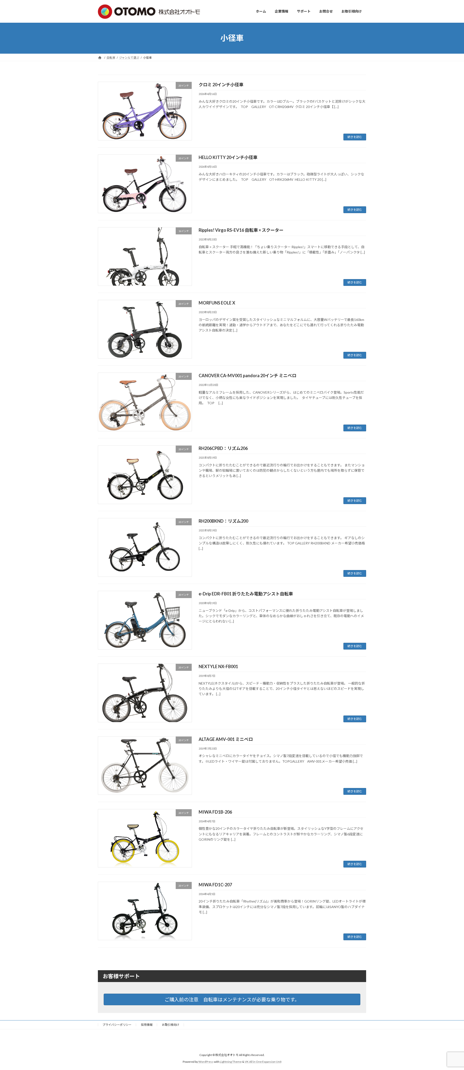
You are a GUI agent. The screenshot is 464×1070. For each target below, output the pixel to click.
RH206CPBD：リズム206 (223, 448)
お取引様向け (170, 1025)
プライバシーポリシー (116, 1025)
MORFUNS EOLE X (217, 302)
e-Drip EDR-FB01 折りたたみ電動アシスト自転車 (246, 593)
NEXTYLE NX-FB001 (218, 666)
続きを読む (355, 137)
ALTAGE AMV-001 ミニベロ (226, 739)
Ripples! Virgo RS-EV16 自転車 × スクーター (241, 230)
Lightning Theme (231, 1061)
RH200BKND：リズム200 (223, 521)
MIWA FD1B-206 (215, 812)
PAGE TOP (449, 1033)
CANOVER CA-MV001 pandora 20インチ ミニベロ (247, 375)
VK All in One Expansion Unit (263, 1061)
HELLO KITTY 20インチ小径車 (228, 157)
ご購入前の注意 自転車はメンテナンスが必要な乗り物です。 (232, 999)
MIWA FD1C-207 (215, 884)
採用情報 (146, 1025)
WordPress (205, 1061)
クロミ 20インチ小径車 (221, 84)
